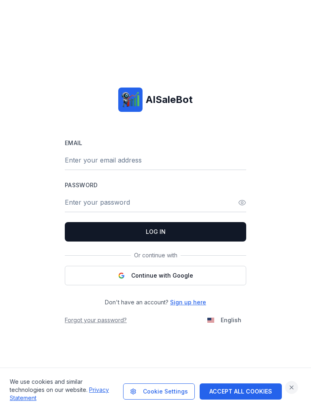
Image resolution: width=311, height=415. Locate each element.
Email (74, 142)
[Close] (291, 387)
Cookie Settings (165, 391)
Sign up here (188, 302)
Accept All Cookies (240, 391)
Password (81, 185)
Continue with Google (162, 275)
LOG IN (156, 231)
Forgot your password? (96, 320)
